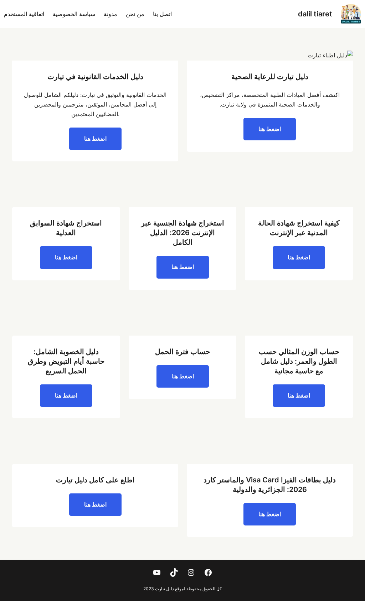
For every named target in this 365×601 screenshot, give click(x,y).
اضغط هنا (269, 129)
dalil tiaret (315, 14)
